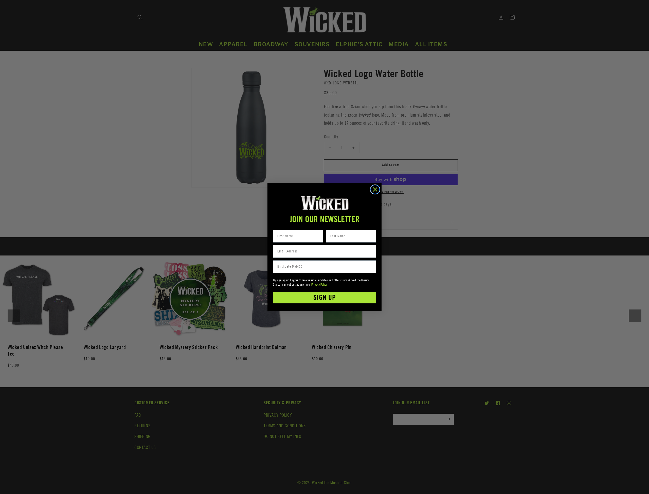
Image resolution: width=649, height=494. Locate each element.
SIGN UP (324, 297)
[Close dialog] (375, 189)
